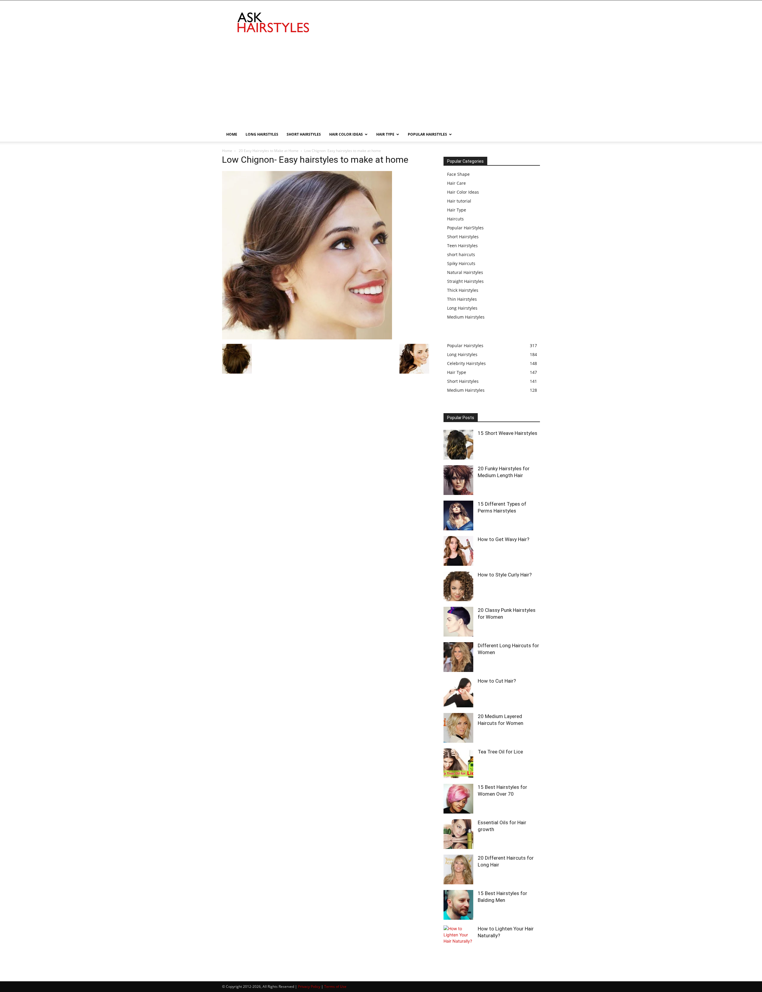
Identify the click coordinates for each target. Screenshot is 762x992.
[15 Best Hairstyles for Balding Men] (458, 905)
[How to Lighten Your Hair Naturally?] (458, 940)
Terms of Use (335, 986)
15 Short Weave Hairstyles (507, 433)
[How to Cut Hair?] (458, 692)
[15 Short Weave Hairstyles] (458, 445)
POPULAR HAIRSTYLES (427, 134)
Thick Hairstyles (462, 290)
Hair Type (456, 210)
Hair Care (456, 183)
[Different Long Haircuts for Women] (458, 657)
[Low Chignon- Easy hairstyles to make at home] (307, 337)
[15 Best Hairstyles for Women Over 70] (458, 799)
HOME (231, 134)
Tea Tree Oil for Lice (500, 752)
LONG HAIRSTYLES (262, 134)
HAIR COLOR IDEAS (346, 134)
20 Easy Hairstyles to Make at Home (268, 150)
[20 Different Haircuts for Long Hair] (458, 869)
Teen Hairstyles (462, 245)
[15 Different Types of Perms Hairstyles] (458, 515)
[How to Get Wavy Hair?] (458, 551)
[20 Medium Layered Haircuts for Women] (458, 728)
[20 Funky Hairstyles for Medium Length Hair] (458, 480)
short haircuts (461, 254)
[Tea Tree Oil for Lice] (458, 763)
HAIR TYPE (385, 134)
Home (227, 150)
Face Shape (458, 174)
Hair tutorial (459, 201)
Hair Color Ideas (463, 192)
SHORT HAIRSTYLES (304, 134)
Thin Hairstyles (462, 299)
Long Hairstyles (462, 308)
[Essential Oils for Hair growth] (458, 834)
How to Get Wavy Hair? (503, 539)
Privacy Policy (309, 986)
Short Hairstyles (463, 236)
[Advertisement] (381, 82)
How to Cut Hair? (497, 681)
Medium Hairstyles (466, 317)
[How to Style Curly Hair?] (458, 586)
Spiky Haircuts (461, 263)
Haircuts (455, 219)
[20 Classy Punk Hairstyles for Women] (458, 622)
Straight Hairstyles (465, 281)
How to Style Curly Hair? (505, 575)
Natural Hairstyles (465, 272)
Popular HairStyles (465, 228)
